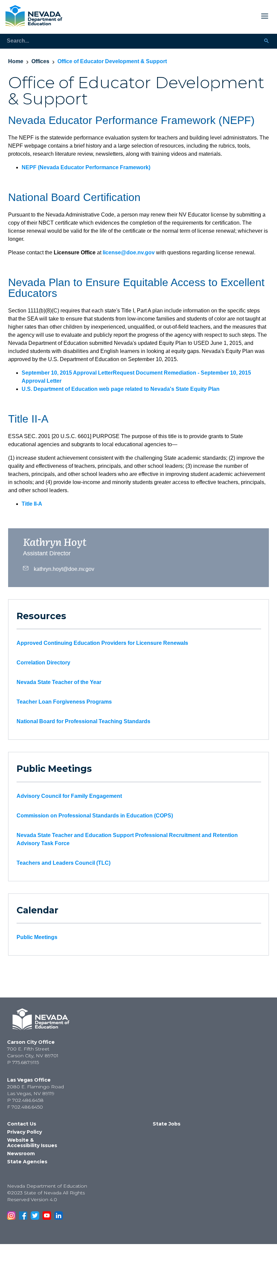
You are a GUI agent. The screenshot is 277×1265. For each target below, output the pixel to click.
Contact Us (21, 1124)
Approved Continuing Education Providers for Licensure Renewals (102, 643)
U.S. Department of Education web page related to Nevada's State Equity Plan (121, 389)
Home (15, 61)
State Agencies (27, 1162)
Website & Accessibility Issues (32, 1142)
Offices (40, 61)
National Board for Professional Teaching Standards (83, 721)
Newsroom (21, 1153)
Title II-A (32, 504)
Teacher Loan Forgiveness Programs (64, 702)
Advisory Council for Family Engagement (69, 796)
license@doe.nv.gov (129, 252)
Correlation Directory (43, 662)
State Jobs (166, 1124)
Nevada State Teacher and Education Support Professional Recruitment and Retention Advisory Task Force (127, 839)
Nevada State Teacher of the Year (59, 682)
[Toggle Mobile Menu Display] (168, 16)
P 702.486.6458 (25, 1100)
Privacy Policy (24, 1132)
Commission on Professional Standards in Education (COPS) (95, 815)
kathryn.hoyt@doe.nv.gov (64, 568)
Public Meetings (37, 937)
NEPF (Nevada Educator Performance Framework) (86, 167)
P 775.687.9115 (23, 1062)
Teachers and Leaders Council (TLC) (63, 863)
